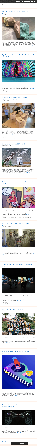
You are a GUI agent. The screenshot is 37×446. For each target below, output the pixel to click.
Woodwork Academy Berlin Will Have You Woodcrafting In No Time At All (14, 98)
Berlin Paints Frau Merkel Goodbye (12, 309)
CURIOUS (4, 137)
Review (30, 257)
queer (25, 217)
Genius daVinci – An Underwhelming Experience (17, 264)
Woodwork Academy (23, 138)
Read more (33, 45)
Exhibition (5, 303)
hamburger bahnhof (16, 435)
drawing (8, 345)
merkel (11, 345)
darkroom (16, 217)
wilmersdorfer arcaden (16, 91)
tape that (11, 91)
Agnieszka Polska (5, 435)
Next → (6, 441)
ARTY (4, 48)
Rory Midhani (29, 217)
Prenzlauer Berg (26, 257)
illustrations (19, 217)
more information (16, 443)
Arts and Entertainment (11, 257)
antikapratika (5, 257)
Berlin (5, 138)
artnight (5, 345)
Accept (22, 443)
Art (6, 91)
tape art (8, 91)
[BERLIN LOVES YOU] (26, 1)
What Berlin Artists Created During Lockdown (16, 351)
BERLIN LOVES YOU (21, 257)
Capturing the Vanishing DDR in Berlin (13, 144)
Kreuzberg (13, 138)
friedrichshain (9, 303)
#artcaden (4, 91)
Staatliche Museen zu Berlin (28, 435)
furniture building (8, 138)
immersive (13, 303)
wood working (17, 138)
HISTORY (6, 48)
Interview (23, 217)
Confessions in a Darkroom (10, 217)
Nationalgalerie (22, 435)
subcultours (3, 258)
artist (5, 217)
